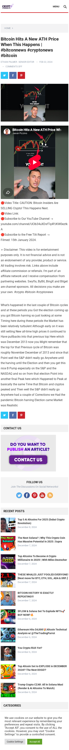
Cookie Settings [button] (15, 741)
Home (7, 28)
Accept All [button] (34, 741)
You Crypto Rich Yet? (30, 647)
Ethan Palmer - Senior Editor (17, 62)
